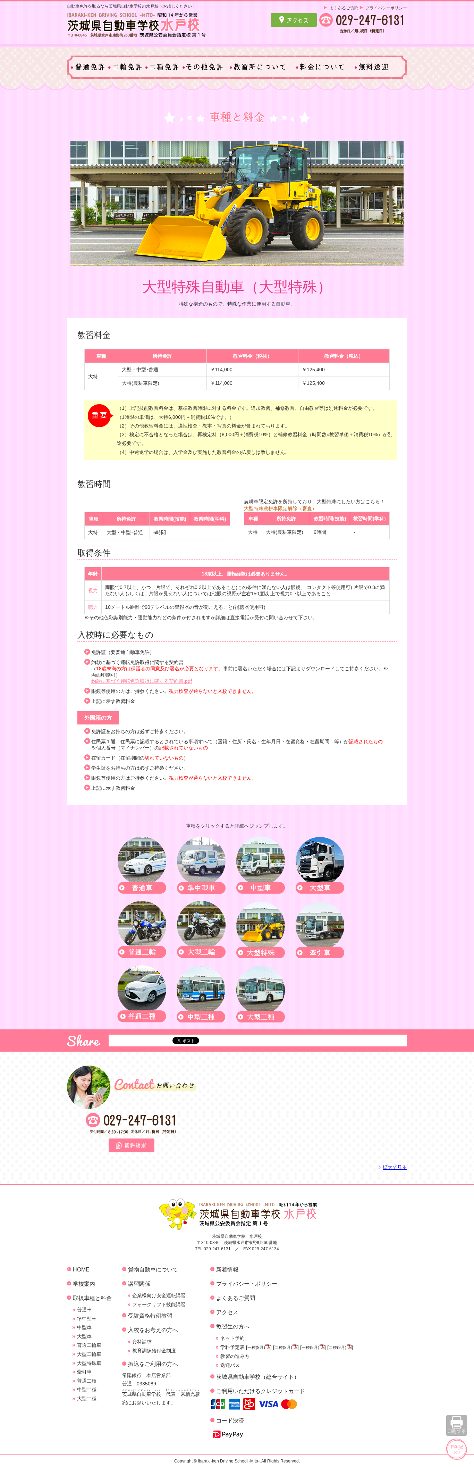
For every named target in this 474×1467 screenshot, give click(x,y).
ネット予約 (232, 1338)
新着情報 (227, 1269)
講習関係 (139, 1283)
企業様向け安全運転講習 (159, 1295)
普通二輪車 (89, 1345)
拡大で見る (395, 1167)
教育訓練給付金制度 (154, 1350)
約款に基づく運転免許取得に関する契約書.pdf (141, 681)
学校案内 (84, 1283)
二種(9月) (337, 1347)
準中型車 (86, 1318)
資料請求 (142, 1341)
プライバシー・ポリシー (246, 1283)
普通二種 (86, 1381)
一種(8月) (256, 1347)
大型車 (84, 1336)
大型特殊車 (89, 1363)
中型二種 (86, 1389)
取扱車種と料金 (92, 1298)
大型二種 (86, 1398)
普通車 (84, 1309)
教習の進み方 (234, 1356)
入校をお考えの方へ (153, 1330)
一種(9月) (310, 1347)
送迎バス (230, 1365)
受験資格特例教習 (150, 1315)
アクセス (227, 1312)
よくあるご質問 (343, 8)
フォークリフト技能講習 (159, 1304)
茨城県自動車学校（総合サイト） (257, 1377)
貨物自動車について (153, 1269)
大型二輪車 (89, 1354)
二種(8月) (283, 1347)
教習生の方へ (232, 1326)
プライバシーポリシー (386, 8)
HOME (81, 1269)
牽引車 (84, 1372)
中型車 (84, 1327)
